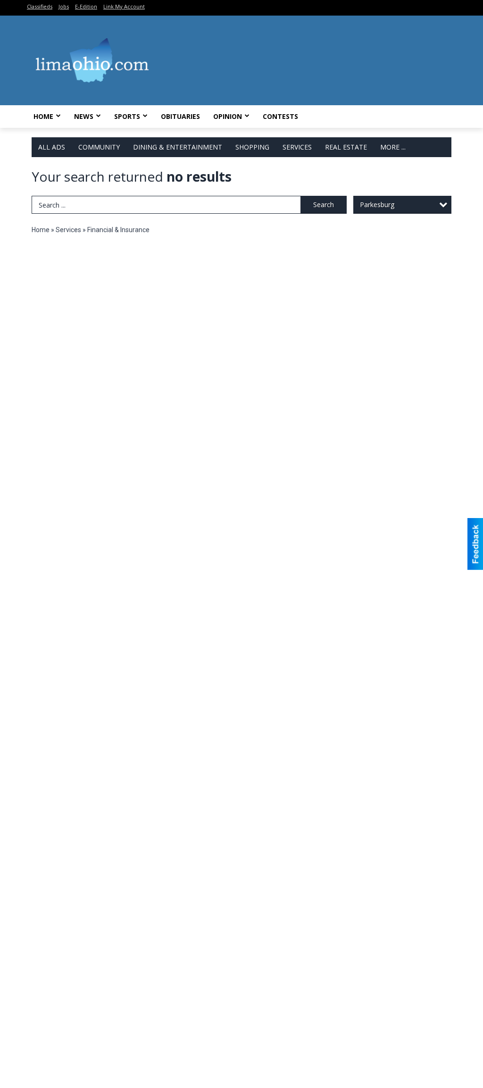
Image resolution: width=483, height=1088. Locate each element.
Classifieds (39, 6)
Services (297, 146)
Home (43, 116)
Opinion (227, 116)
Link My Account (124, 6)
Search (323, 204)
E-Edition (86, 6)
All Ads (51, 146)
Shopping (252, 146)
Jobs (63, 6)
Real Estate (346, 146)
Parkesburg (377, 204)
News (83, 116)
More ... (393, 146)
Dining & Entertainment (177, 146)
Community (99, 146)
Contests (280, 116)
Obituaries (180, 116)
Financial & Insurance (118, 230)
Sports (127, 116)
